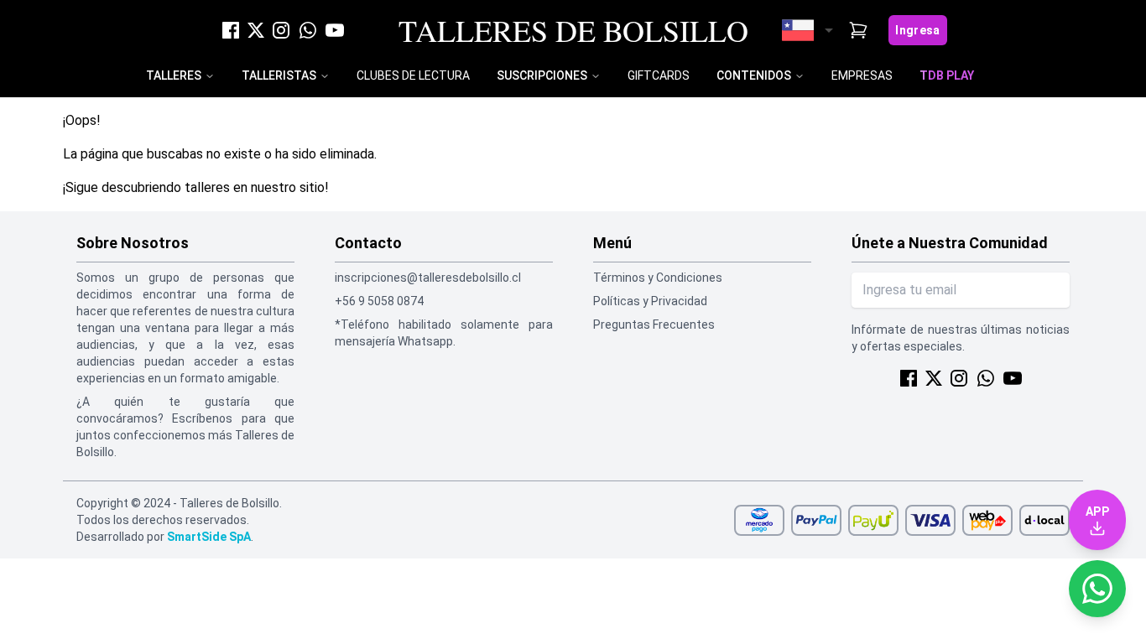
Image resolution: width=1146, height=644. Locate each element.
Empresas (862, 75)
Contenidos (753, 75)
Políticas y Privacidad (650, 301)
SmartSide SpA (209, 536)
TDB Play (946, 75)
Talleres (173, 75)
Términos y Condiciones (657, 277)
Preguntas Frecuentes (654, 324)
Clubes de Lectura (413, 75)
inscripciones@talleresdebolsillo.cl (428, 277)
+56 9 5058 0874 (379, 301)
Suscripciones (542, 75)
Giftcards (659, 75)
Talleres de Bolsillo (573, 30)
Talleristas (279, 75)
